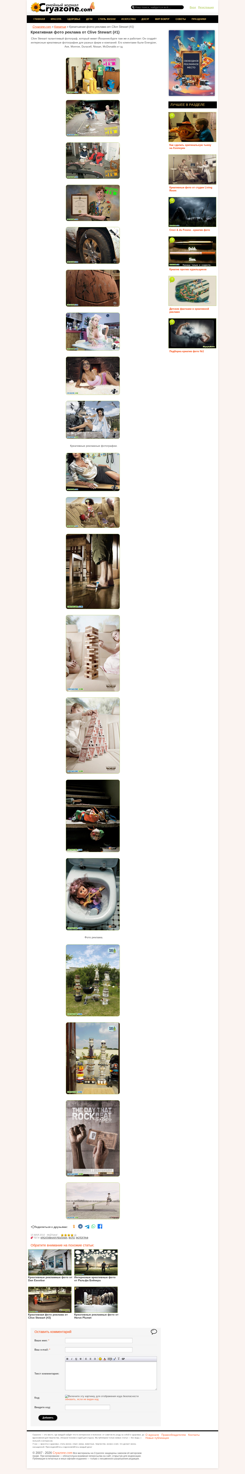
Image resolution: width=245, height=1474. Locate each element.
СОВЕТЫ (181, 19)
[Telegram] (87, 1227)
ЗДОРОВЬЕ (73, 19)
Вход (193, 7)
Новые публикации (157, 1437)
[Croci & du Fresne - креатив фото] (192, 225)
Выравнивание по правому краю (95, 1358)
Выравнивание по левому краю (86, 1358)
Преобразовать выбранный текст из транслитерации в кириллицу (119, 1358)
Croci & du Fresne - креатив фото (189, 230)
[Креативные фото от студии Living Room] (192, 183)
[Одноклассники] (74, 1227)
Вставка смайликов (100, 1358)
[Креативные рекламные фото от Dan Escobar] (50, 1274)
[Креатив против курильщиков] (192, 265)
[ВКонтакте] (80, 1227)
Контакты (194, 1434)
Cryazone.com (62, 1452)
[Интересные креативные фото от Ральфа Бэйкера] (96, 1274)
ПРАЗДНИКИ (199, 19)
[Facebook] (100, 1227)
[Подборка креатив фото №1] (192, 346)
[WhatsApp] (93, 1227)
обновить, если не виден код (82, 1399)
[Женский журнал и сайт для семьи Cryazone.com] (63, 12)
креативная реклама (54, 1237)
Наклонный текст (72, 1358)
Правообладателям (173, 1434)
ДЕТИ (89, 19)
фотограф (82, 1237)
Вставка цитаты (114, 1358)
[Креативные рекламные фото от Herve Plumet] (96, 1311)
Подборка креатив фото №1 (186, 351)
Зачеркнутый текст (80, 1358)
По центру (90, 1358)
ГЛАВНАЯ (39, 19)
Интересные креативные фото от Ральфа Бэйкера (95, 1279)
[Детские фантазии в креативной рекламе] (192, 304)
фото (72, 1237)
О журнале (152, 1434)
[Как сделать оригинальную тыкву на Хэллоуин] (192, 140)
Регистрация (206, 7)
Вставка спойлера (123, 1358)
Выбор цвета (104, 1358)
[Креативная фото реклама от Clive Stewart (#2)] (50, 1311)
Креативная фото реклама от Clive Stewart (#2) (48, 1316)
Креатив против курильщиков (188, 269)
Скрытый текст (110, 1358)
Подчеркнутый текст (76, 1358)
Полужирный (67, 1358)
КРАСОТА (56, 19)
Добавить (47, 1417)
